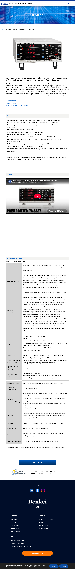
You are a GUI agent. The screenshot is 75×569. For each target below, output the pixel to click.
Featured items (44, 525)
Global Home (15, 525)
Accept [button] (54, 566)
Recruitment (15, 528)
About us (14, 519)
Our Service (14, 522)
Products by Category (11, 29)
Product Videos (43, 528)
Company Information (18, 540)
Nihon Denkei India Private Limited (20, 4)
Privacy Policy (15, 531)
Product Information (17, 543)
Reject (64, 566)
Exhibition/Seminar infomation (21, 546)
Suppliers (41, 522)
